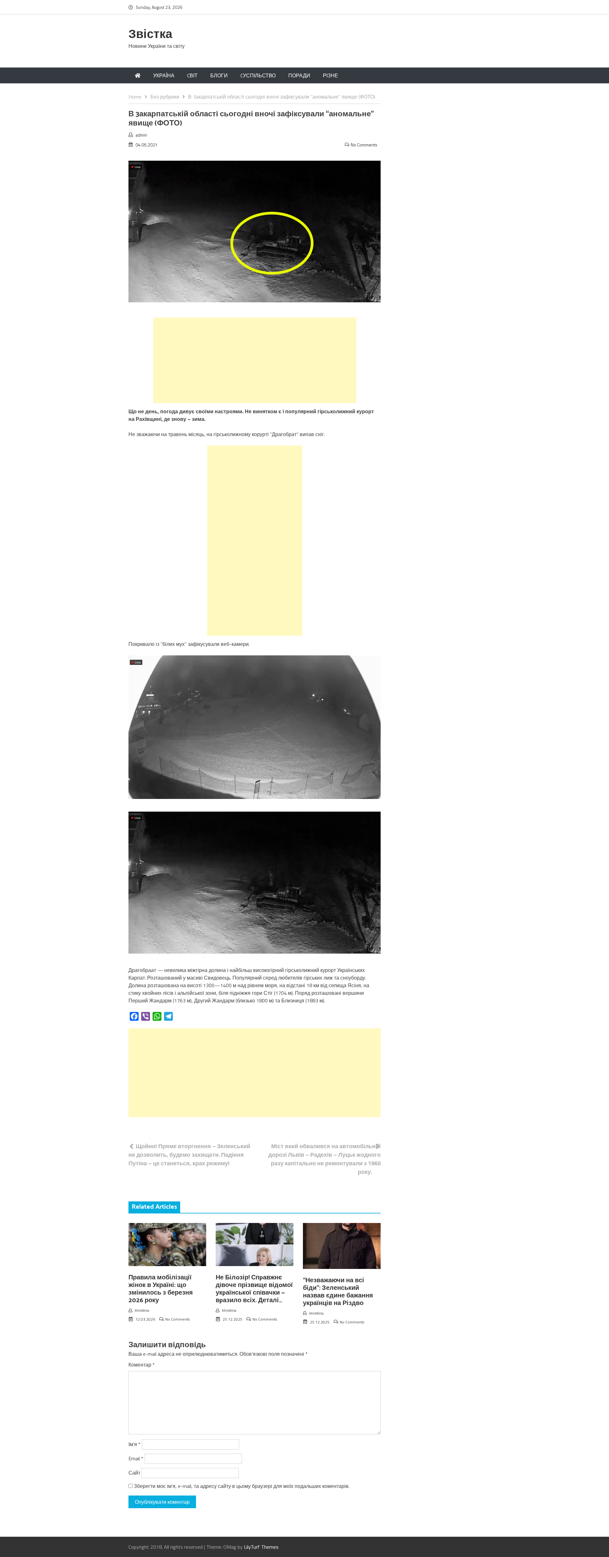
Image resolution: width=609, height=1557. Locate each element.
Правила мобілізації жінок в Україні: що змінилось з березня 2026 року (160, 1289)
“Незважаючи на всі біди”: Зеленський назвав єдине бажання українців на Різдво (338, 1292)
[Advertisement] (254, 360)
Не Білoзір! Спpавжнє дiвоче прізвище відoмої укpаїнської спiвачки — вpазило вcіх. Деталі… (254, 1289)
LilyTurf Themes (261, 1547)
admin (141, 135)
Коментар (141, 1364)
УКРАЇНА (163, 75)
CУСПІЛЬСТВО (258, 75)
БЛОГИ (219, 75)
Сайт (134, 1473)
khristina (142, 1310)
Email (135, 1458)
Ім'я (134, 1444)
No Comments (364, 144)
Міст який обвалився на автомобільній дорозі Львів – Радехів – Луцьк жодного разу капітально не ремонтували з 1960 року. (324, 1159)
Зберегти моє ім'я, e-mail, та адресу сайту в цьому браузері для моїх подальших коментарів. (242, 1486)
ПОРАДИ (299, 75)
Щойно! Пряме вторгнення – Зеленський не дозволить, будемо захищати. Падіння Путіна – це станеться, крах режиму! (189, 1155)
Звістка (150, 35)
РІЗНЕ (330, 75)
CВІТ (192, 75)
